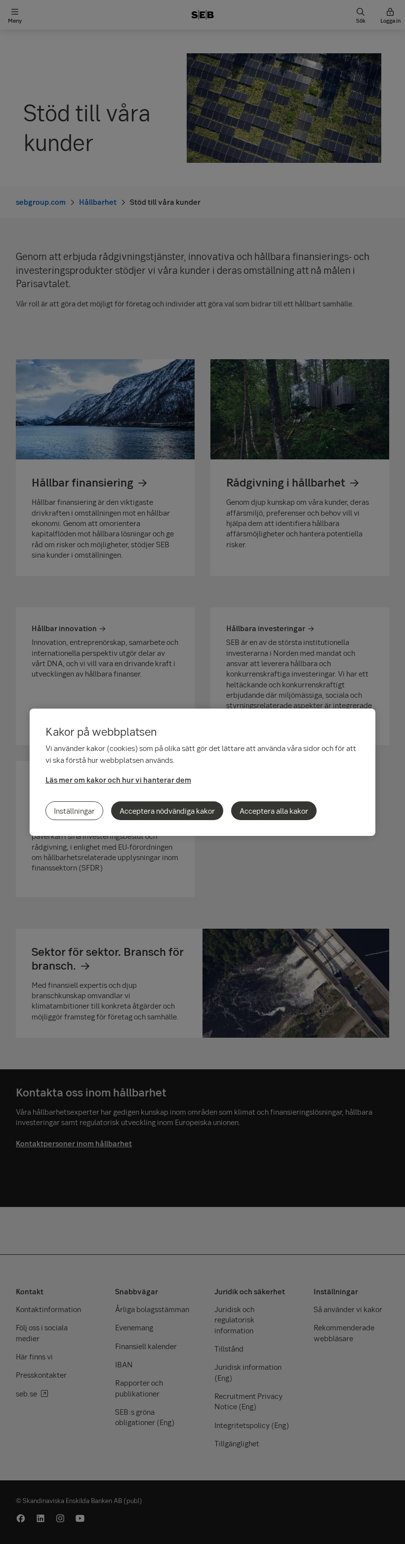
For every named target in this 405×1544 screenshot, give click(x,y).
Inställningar (74, 811)
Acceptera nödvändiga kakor (167, 811)
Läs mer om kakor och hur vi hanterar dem (118, 780)
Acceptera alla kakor (274, 811)
